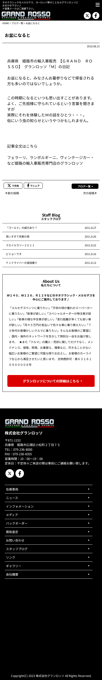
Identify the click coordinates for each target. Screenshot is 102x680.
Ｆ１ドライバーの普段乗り (21, 263)
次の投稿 (88, 193)
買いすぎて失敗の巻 (17, 236)
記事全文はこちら (22, 146)
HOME (5, 23)
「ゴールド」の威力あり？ (21, 228)
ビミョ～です (14, 254)
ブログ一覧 (17, 23)
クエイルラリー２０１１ (20, 245)
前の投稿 (13, 193)
